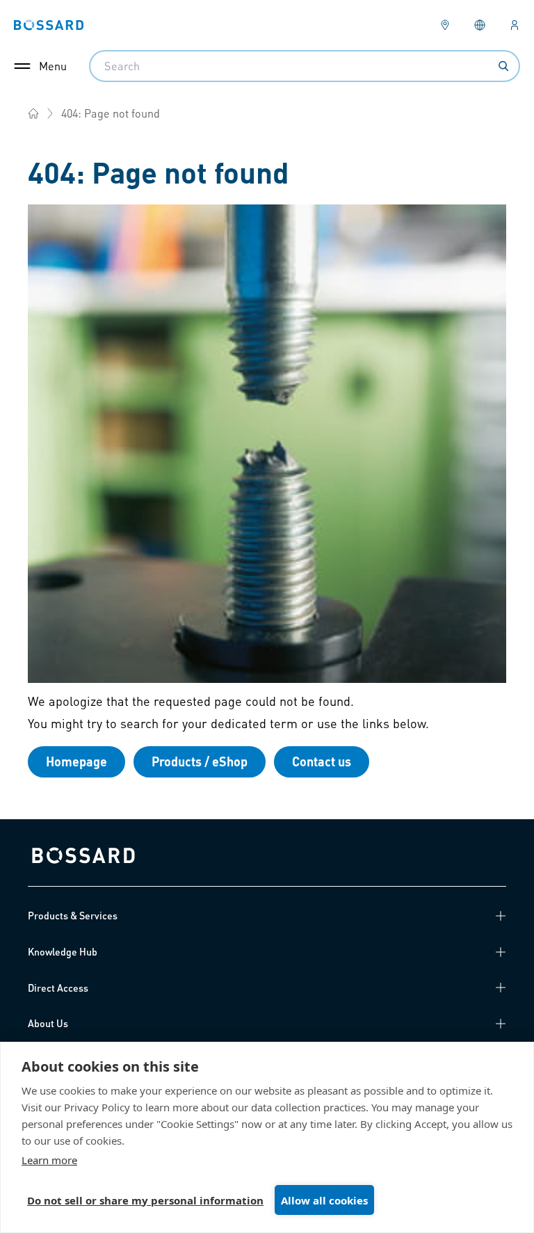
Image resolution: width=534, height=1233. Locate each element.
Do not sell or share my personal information (145, 1200)
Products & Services (73, 915)
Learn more (49, 1160)
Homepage (76, 761)
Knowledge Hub (62, 951)
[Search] (503, 66)
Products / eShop (200, 761)
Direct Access (58, 987)
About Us (48, 1023)
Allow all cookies (324, 1200)
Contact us (321, 761)
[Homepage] (33, 113)
